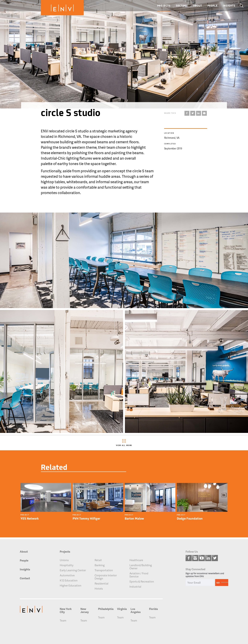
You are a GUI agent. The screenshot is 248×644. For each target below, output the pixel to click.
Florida (153, 608)
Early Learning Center (73, 570)
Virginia (122, 608)
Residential (101, 583)
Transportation (104, 570)
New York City (66, 610)
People (212, 6)
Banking (100, 565)
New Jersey (84, 610)
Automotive (67, 575)
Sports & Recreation (141, 581)
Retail (98, 560)
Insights (229, 6)
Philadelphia (105, 608)
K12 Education (69, 580)
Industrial (135, 586)
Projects (163, 6)
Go (218, 582)
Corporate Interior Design (106, 577)
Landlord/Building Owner (140, 567)
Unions (64, 560)
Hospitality (66, 565)
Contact (25, 578)
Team (63, 620)
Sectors (182, 6)
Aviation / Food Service (138, 575)
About (197, 6)
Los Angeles (136, 610)
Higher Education (70, 585)
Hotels (99, 588)
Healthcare (136, 560)
